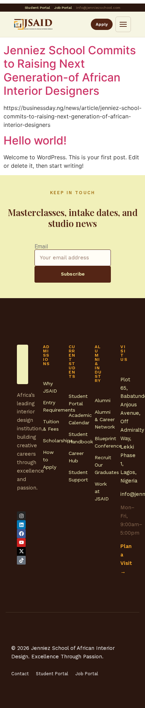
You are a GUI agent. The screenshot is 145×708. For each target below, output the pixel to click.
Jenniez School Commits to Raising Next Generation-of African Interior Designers (70, 70)
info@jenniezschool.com (98, 8)
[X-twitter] (21, 551)
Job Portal (63, 8)
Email (41, 247)
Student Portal (37, 8)
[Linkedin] (21, 524)
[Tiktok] (21, 560)
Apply (102, 24)
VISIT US (123, 353)
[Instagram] (21, 515)
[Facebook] (21, 533)
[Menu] (123, 24)
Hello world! (35, 140)
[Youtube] (21, 542)
